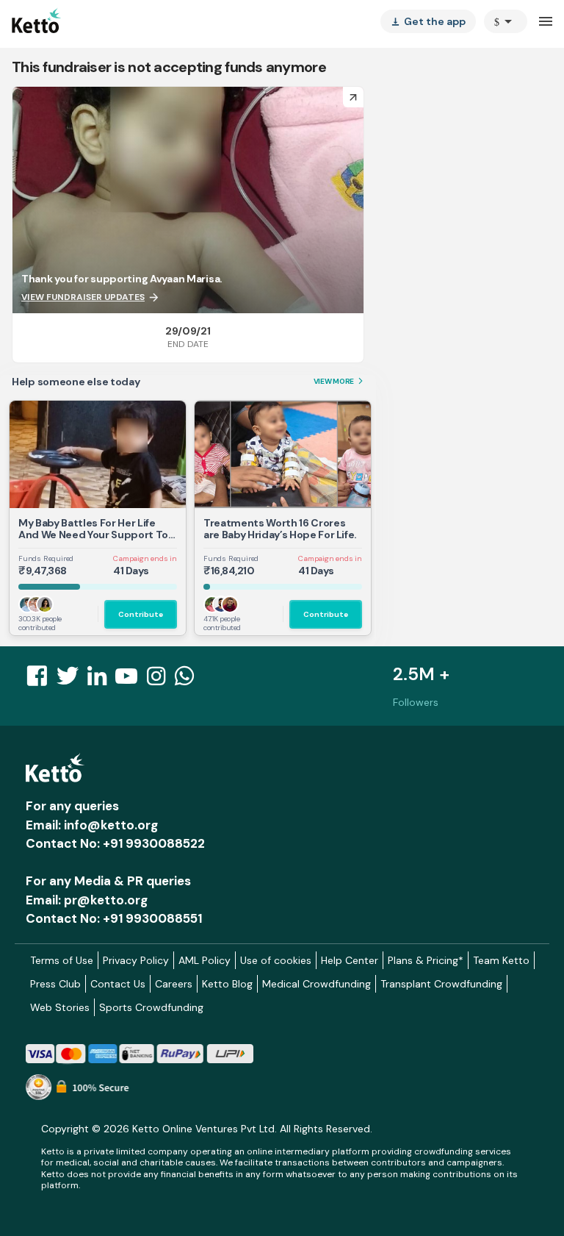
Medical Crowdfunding (316, 983)
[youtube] (130, 680)
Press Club (55, 983)
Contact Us (117, 983)
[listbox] (428, 21)
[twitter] (72, 680)
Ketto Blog (227, 983)
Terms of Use (61, 960)
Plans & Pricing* (425, 960)
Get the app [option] (428, 21)
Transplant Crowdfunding (441, 983)
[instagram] (160, 680)
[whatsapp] (189, 680)
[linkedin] (101, 680)
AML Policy (204, 960)
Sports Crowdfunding (151, 1007)
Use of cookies (275, 960)
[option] (505, 21)
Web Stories (60, 1007)
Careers (173, 983)
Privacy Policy (136, 960)
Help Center (349, 960)
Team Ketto (501, 960)
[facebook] (41, 680)
